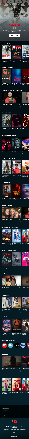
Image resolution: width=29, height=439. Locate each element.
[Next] (27, 20)
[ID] (3, 2)
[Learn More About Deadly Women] (20, 290)
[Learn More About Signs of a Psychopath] (20, 107)
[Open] (26, 2)
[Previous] (2, 20)
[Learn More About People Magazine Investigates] (20, 370)
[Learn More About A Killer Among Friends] (20, 222)
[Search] (23, 2)
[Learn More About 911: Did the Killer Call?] (20, 311)
